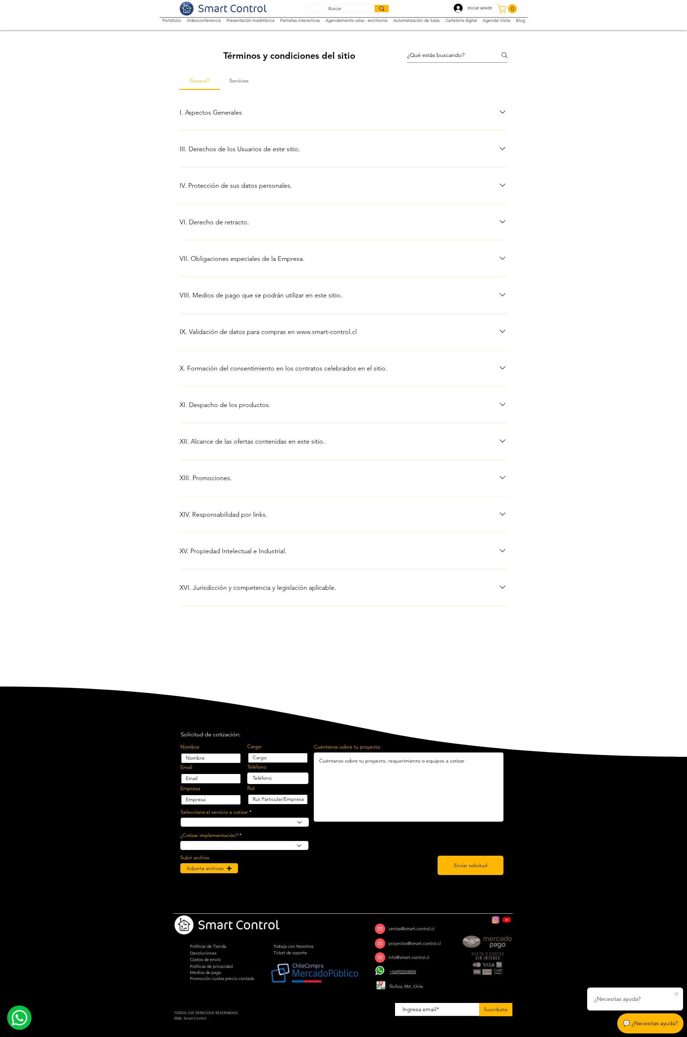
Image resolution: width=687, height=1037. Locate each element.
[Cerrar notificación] (676, 994)
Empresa (190, 788)
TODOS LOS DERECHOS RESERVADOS (206, 1012)
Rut (251, 787)
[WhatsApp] (380, 970)
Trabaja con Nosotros (293, 946)
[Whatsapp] (19, 1017)
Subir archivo (194, 857)
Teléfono (256, 766)
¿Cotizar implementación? (209, 835)
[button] (508, 8)
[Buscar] (382, 8)
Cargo (254, 746)
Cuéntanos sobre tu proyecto (347, 746)
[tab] (200, 80)
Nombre (189, 746)
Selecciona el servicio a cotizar (214, 811)
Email (186, 767)
